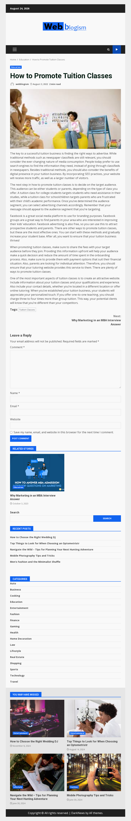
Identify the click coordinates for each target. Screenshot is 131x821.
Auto (13, 583)
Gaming (15, 626)
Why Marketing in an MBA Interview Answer (96, 320)
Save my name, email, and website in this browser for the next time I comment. (64, 432)
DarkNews (78, 813)
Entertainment (19, 608)
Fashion (14, 614)
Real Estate (17, 657)
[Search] (108, 49)
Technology (17, 675)
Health (14, 632)
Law (12, 644)
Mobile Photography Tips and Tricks (32, 555)
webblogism (22, 84)
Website (15, 419)
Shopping (15, 663)
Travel (14, 681)
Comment (17, 347)
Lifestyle (15, 651)
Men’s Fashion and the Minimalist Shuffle (35, 561)
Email (14, 406)
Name (15, 393)
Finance (14, 620)
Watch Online (117, 49)
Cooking (15, 595)
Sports (14, 669)
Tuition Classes (27, 309)
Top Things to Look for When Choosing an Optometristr (44, 543)
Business (15, 589)
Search (14, 512)
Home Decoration (21, 638)
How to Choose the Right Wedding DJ (33, 537)
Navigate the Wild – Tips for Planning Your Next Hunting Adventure (51, 549)
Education (16, 67)
